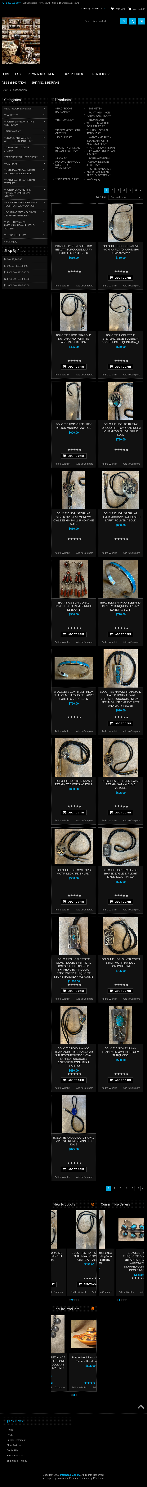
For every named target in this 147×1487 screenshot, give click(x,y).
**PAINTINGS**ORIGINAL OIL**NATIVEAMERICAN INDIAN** (17, 193)
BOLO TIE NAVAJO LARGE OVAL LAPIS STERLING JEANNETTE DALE (73, 1141)
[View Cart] (141, 21)
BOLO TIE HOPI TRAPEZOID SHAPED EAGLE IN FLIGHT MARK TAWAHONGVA (120, 873)
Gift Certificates (30, 3)
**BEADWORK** (12, 131)
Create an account (70, 3)
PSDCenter (99, 1478)
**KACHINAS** (12, 163)
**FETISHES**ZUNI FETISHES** (21, 157)
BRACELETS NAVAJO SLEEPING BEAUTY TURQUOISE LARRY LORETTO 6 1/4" (120, 606)
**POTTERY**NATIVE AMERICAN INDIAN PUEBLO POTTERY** (19, 225)
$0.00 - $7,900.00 (13, 259)
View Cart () (139, 9)
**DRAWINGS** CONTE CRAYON (16, 149)
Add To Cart (123, 277)
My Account (44, 3)
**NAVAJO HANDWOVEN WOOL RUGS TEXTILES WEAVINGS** (21, 204)
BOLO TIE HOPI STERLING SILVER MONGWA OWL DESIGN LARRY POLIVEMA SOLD (120, 517)
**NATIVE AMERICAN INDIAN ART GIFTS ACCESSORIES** (19, 172)
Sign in (55, 3)
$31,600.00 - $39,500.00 (16, 285)
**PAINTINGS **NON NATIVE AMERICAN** (19, 123)
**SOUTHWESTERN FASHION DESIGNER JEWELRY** (20, 214)
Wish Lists (120, 9)
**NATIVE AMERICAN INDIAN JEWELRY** (19, 182)
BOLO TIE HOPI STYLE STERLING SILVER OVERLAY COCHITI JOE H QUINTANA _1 (120, 339)
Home (5, 90)
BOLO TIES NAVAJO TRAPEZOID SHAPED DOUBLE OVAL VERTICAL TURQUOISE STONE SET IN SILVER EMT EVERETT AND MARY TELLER (120, 698)
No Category (10, 241)
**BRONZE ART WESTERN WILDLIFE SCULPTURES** (18, 140)
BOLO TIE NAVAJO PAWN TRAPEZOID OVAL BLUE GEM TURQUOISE (120, 1052)
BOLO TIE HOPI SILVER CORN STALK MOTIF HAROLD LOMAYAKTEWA (120, 963)
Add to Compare (84, 285)
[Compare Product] (132, 21)
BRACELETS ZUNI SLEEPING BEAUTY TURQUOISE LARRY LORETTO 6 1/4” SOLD (73, 249)
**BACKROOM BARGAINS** (18, 108)
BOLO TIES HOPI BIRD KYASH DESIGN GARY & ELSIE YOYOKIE (121, 784)
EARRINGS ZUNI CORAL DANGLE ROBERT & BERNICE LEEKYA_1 (73, 606)
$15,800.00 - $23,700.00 (16, 272)
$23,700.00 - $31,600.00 (16, 279)
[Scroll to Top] (140, 1407)
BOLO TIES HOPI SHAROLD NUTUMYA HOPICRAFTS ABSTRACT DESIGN (73, 339)
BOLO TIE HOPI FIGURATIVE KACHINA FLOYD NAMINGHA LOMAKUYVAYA (120, 249)
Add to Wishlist (62, 285)
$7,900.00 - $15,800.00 (16, 266)
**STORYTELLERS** (15, 235)
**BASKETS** (11, 115)
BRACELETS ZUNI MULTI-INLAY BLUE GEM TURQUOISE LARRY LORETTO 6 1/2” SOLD (74, 695)
